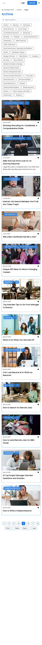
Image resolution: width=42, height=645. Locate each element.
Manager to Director (9, 56)
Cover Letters (29, 75)
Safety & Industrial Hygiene (11, 87)
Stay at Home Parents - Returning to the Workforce (17, 48)
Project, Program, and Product (21, 91)
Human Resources (8, 29)
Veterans (5, 91)
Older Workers (23, 56)
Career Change (22, 29)
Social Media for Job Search (11, 33)
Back (17, 528)
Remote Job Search (28, 87)
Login (23, 3)
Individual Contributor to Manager (13, 64)
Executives (6, 37)
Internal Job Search (8, 79)
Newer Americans (21, 40)
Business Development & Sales (12, 72)
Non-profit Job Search (9, 83)
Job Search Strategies (24, 79)
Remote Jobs (26, 33)
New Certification (18, 60)
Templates (17, 37)
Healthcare (19, 95)
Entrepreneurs (7, 40)
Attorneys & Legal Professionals (12, 75)
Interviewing (26, 25)
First (7, 528)
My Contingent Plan (8, 10)
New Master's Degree (18, 52)
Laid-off (5, 52)
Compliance (35, 56)
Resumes (22, 83)
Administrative (7, 95)
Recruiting (6, 60)
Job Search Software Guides (11, 68)
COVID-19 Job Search (9, 44)
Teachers (6, 25)
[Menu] (39, 2)
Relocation (16, 25)
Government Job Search (30, 37)
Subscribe (32, 3)
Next (25, 528)
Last (34, 528)
